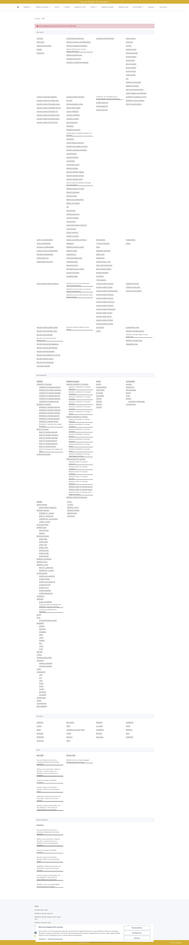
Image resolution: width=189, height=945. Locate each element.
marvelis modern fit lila (103, 316)
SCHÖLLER (42, 692)
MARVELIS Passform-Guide (75, 247)
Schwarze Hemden (72, 218)
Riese (38, 617)
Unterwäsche (41, 672)
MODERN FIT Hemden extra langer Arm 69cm (50, 425)
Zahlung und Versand (73, 59)
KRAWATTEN (130, 387)
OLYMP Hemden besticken (75, 143)
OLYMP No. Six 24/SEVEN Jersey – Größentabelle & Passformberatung (108, 98)
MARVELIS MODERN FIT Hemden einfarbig (79, 430)
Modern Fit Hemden (73, 203)
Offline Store (100, 254)
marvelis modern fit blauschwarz (107, 291)
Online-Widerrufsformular (75, 38)
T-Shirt (41, 646)
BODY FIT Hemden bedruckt (48, 432)
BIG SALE (69, 100)
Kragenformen (71, 254)
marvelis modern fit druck (104, 298)
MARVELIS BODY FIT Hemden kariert (80, 486)
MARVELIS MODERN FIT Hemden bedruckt (79, 420)
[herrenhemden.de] (18, 7)
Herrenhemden (71, 153)
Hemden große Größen (44, 657)
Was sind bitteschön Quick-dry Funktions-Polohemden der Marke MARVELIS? (48, 762)
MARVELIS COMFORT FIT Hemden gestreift (80, 403)
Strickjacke (42, 632)
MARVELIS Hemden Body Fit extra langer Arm (137, 336)
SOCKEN (99, 407)
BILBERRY (99, 722)
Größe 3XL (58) (44, 553)
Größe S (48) (43, 539)
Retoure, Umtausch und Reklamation (78, 42)
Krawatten (40, 660)
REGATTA (69, 737)
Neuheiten (40, 825)
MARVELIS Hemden (43, 510)
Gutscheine (70, 139)
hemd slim (129, 42)
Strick (41, 649)
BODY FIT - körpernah (46, 516)
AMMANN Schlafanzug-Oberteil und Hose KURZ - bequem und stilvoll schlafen (49, 798)
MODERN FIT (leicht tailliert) (135, 100)
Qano (127, 733)
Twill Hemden (71, 221)
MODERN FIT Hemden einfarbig (49, 413)
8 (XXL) (41, 683)
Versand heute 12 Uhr (103, 261)
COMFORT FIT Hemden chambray (50, 390)
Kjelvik (39, 614)
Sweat (41, 634)
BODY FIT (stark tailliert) (133, 104)
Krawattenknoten (72, 261)
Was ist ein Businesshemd (134, 89)
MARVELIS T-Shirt (42, 564)
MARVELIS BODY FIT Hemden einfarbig (78, 473)
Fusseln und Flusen (72, 272)
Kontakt (39, 49)
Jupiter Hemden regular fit (47, 507)
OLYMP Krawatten (45, 590)
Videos (128, 243)
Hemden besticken (102, 272)
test (127, 78)
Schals (128, 395)
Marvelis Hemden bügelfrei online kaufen (77, 328)
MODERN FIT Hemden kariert (48, 421)
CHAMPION (129, 722)
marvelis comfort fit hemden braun (48, 104)
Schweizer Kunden (72, 119)
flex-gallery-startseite (73, 129)
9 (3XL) (41, 686)
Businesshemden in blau (74, 104)
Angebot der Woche (132, 283)
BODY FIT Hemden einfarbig (48, 438)
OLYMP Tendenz (44, 579)
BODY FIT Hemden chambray (48, 435)
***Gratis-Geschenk (102, 243)
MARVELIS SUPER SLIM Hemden (76, 497)
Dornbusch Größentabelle (45, 247)
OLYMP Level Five (101, 110)
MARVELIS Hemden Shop (134, 340)
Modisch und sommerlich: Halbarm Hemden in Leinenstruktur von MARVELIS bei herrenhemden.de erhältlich (48, 772)
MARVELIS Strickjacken (44, 559)
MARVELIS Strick (42, 562)
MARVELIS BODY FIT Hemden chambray (78, 468)
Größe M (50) (43, 542)
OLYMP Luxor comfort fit (47, 576)
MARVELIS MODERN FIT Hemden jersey (79, 450)
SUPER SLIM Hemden (43, 454)
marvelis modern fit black (104, 320)
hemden (128, 45)
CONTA (39, 726)
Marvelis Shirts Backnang (45, 362)
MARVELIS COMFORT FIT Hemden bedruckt (80, 388)
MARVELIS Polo (41, 527)
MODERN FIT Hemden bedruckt (49, 407)
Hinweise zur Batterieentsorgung (77, 62)
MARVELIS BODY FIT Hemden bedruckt (78, 463)
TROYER (98, 398)
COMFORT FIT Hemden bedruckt (49, 387)
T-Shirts (39, 654)
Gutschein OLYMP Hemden (105, 38)
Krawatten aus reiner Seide (75, 730)
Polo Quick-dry (44, 530)
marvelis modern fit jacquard (105, 309)
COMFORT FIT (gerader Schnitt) (136, 97)
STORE (98, 331)
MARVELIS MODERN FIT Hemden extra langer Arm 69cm (79, 455)
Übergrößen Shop (132, 344)
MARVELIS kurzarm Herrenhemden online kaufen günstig (77, 284)
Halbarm (42, 533)
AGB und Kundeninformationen (76, 45)
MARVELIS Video (71, 250)
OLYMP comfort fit (72, 232)
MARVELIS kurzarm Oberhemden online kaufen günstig (79, 296)
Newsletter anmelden (103, 250)
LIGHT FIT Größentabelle (45, 240)
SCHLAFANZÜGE (101, 387)
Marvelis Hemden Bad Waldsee (47, 348)
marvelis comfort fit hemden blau (48, 100)
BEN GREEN (70, 722)
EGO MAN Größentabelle (45, 254)
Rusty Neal (99, 737)
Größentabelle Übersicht (45, 261)
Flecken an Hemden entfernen (76, 240)
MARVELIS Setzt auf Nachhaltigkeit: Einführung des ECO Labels (77, 761)
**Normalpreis (101, 280)
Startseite (40, 38)
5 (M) (40, 675)
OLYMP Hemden (42, 573)
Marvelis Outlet (71, 196)
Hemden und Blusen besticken (76, 150)
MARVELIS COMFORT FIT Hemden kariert (80, 413)
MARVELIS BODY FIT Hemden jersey (80, 489)
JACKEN (98, 384)
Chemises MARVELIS (73, 115)
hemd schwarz (131, 38)
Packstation (100, 276)
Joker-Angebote (42, 706)
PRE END (39, 652)
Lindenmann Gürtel (72, 164)
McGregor (40, 733)
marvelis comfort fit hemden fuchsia (49, 108)
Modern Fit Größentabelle (74, 199)
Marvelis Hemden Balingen (46, 351)
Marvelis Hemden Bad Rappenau (47, 344)
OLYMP (68, 733)
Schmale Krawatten (45, 666)
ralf (67, 207)
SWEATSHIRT (100, 390)
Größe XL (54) (43, 547)
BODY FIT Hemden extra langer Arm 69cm (51, 450)
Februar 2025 (70, 755)
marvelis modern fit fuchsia (105, 302)
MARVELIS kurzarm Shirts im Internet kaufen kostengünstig (78, 290)
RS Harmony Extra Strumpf (48, 620)
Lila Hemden (70, 161)
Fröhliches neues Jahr (133, 287)
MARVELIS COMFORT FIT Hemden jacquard (80, 408)
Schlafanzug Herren (73, 214)
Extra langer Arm (72, 122)
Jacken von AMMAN (45, 602)
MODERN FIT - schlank (46, 513)
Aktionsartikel (100, 240)
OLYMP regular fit (102, 106)
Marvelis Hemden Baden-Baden (47, 327)
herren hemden (131, 64)
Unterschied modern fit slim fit (76, 225)
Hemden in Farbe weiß (133, 82)
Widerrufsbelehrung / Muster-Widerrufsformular (76, 50)
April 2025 (40, 755)
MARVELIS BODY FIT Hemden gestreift (78, 478)
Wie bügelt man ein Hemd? (75, 269)
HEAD (68, 726)
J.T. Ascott (99, 726)
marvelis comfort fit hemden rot (47, 111)
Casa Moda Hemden (43, 366)
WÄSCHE (99, 404)
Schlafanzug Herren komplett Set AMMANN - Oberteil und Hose (50, 606)
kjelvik (39, 730)
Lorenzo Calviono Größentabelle (47, 250)
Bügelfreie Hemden (132, 86)
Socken (39, 700)
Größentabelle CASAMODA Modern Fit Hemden (79, 134)
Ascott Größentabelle (44, 243)
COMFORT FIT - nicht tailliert (48, 519)
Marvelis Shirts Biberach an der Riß (48, 355)
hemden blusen (131, 49)
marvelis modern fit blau (104, 287)
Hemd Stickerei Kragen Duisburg (47, 283)
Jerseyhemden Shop (132, 327)
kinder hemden (131, 67)
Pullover (41, 626)
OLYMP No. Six (44, 587)
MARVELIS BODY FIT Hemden (75, 459)
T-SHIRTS (70, 504)
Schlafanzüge (41, 697)
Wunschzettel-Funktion (103, 269)
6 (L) (40, 677)
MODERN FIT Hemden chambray (49, 410)
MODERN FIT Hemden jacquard (49, 418)
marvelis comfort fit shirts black (47, 122)
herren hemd (130, 60)
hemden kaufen (131, 56)
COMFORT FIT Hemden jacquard (49, 398)
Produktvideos (130, 240)
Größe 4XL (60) (44, 556)
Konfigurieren (137, 933)
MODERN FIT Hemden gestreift (49, 416)
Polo (40, 643)
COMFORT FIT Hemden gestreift (49, 395)
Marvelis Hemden (72, 168)
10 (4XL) (41, 689)
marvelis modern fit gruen (104, 305)
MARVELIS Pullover (43, 536)
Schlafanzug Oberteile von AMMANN (48, 611)
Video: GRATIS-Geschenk (104, 265)
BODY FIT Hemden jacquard (48, 443)
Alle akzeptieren (137, 928)
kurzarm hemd (131, 71)
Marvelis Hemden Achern (45, 358)
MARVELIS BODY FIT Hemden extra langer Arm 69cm (80, 493)
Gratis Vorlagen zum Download (136, 93)
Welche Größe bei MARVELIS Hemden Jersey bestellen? (78, 184)
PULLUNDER (100, 395)
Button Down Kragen (73, 108)
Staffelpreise (100, 258)
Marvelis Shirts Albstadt (44, 334)
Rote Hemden (70, 210)
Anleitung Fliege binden (74, 258)
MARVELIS (129, 730)
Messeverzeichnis (72, 265)
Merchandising (131, 390)
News (98, 247)
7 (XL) (41, 680)
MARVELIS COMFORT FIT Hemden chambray (80, 393)
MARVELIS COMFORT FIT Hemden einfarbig (80, 398)
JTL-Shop (178, 942)
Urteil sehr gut (71, 229)
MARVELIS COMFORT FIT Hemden (77, 384)
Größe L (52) (43, 544)
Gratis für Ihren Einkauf (133, 291)
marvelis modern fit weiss (104, 324)
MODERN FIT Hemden (44, 404)
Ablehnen (137, 938)
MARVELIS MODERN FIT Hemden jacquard (79, 440)
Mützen (128, 393)
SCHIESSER (42, 695)
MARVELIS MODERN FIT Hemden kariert (79, 445)
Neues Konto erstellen (44, 45)
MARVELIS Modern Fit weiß (75, 188)
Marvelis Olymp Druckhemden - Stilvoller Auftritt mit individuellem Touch (48, 789)
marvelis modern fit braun (104, 294)
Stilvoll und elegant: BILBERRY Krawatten (46, 781)
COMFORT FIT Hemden (44, 384)
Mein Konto (40, 42)
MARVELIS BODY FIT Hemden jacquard (78, 483)
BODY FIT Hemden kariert (47, 446)
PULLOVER (99, 393)
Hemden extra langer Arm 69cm (77, 146)
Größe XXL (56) (44, 550)
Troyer (41, 637)
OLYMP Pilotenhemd (45, 593)
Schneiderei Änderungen (136, 401)
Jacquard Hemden (72, 157)
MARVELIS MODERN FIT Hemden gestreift (79, 435)
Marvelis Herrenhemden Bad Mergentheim (46, 339)
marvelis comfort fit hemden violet (48, 115)
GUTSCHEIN (100, 327)
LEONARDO (40, 596)
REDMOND (40, 623)
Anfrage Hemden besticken (75, 97)
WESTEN (99, 401)
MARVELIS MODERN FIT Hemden (77, 417)
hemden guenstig (132, 53)
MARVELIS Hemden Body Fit (135, 331)
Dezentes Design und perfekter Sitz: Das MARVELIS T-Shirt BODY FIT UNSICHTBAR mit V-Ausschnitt (48, 808)
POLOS (69, 502)
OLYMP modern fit (102, 102)
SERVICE (128, 398)
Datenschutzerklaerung (55, 939)
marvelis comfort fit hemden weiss (48, 119)
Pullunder (42, 629)
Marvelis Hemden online (74, 179)
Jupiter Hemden (42, 504)
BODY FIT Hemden (43, 429)
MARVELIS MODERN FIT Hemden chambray (79, 425)
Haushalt (129, 384)
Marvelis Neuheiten (72, 192)
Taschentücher (131, 404)
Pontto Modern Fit (43, 258)
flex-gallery (70, 126)
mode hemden (131, 75)
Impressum (42, 939)
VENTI (68, 740)
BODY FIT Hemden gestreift (48, 441)
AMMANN (40, 599)
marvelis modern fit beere (104, 283)
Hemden (42, 640)
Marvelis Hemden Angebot (75, 172)
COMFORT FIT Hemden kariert (49, 401)
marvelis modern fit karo (104, 313)
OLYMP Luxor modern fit (47, 582)
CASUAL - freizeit (44, 522)
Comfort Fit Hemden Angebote (47, 97)
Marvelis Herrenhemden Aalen (47, 331)
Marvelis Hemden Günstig (75, 175)
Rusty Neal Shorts (42, 524)
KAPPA (128, 726)
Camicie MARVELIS (72, 111)
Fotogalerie (70, 243)
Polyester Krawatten (45, 663)
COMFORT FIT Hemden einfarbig (49, 393)
